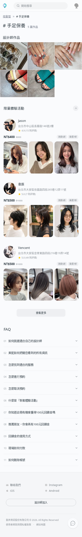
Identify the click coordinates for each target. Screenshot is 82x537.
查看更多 (41, 313)
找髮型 (7, 16)
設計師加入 (41, 502)
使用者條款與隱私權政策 (18, 524)
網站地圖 (40, 524)
